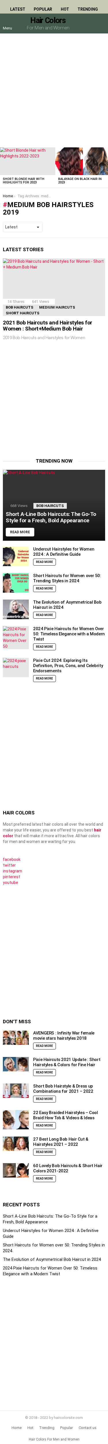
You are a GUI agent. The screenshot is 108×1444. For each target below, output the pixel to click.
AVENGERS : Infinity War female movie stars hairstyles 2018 (63, 1035)
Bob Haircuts (19, 307)
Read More (44, 562)
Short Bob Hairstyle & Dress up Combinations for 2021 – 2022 (63, 1089)
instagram (12, 871)
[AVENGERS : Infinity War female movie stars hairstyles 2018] (16, 1037)
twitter (9, 865)
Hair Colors (47, 20)
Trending (87, 9)
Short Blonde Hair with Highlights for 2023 (23, 180)
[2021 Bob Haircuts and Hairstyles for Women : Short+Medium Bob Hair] (54, 287)
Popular (43, 9)
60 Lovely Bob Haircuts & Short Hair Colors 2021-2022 (68, 1168)
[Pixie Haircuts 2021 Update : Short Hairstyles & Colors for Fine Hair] (16, 1064)
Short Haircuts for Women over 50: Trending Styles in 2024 (67, 578)
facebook (11, 859)
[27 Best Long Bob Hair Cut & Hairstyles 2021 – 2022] (16, 1144)
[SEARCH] (100, 23)
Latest (17, 9)
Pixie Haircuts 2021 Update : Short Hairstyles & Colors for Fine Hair (66, 1062)
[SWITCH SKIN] (88, 23)
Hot (65, 9)
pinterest (11, 876)
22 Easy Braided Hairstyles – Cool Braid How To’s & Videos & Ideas (65, 1115)
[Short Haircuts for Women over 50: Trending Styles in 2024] (16, 583)
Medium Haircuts (57, 307)
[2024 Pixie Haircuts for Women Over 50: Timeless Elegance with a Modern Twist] (16, 637)
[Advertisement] (54, 90)
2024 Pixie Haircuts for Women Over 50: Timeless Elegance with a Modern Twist (69, 634)
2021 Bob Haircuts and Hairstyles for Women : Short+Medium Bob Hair (47, 325)
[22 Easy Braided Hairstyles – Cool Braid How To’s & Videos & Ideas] (16, 1120)
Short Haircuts (22, 313)
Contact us (87, 1428)
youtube (10, 882)
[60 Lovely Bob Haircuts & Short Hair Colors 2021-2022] (16, 1170)
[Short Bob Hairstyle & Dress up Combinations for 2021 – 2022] (16, 1091)
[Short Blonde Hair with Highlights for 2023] (27, 161)
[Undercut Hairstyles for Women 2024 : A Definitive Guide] (16, 556)
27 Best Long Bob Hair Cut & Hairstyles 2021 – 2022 (60, 1142)
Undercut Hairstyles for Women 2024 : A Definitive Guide (63, 552)
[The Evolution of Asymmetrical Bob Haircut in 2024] (16, 609)
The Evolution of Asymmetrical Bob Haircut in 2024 (52, 1259)
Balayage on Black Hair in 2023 (80, 180)
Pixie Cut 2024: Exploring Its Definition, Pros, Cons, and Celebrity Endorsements (68, 665)
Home (17, 1428)
